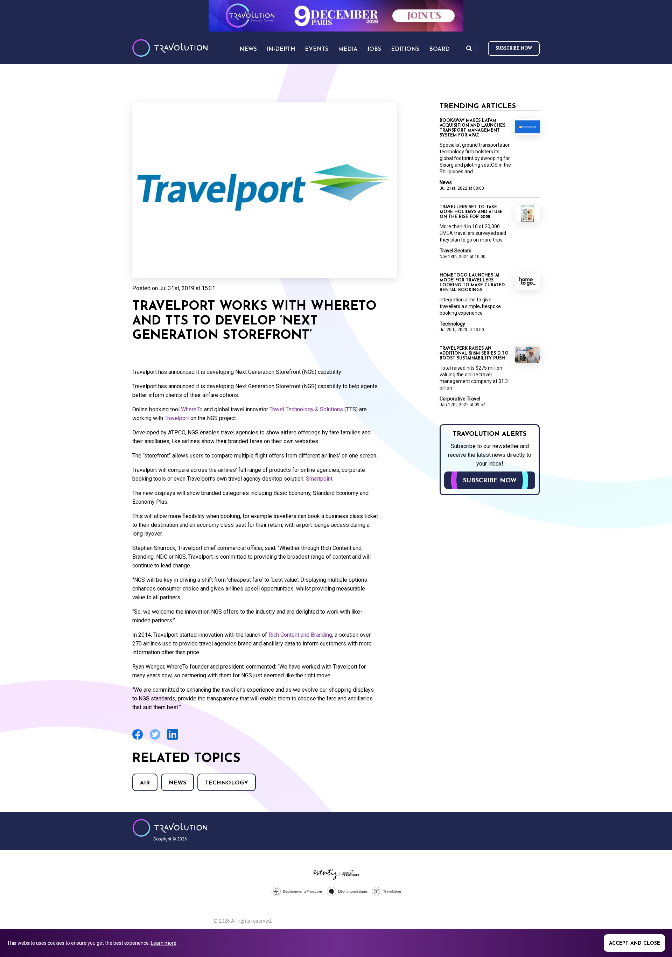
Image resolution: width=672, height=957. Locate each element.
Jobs (374, 49)
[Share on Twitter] (155, 739)
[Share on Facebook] (137, 739)
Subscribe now (514, 49)
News (177, 783)
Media (347, 49)
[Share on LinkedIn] (172, 739)
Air (145, 783)
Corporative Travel (460, 399)
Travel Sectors (455, 251)
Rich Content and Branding (300, 634)
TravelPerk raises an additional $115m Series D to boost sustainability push (474, 354)
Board (439, 49)
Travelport (176, 418)
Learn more (163, 943)
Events (316, 49)
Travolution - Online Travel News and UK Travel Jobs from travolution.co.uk (170, 828)
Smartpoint (319, 478)
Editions (405, 49)
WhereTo (192, 409)
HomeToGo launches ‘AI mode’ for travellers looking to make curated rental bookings (472, 282)
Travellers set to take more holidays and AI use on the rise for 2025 (471, 212)
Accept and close (634, 943)
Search (469, 48)
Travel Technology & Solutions (306, 409)
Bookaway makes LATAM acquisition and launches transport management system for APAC (472, 128)
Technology (226, 783)
